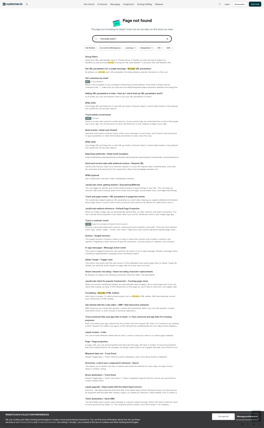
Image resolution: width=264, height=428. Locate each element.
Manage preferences (247, 416)
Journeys (130, 48)
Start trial (255, 4)
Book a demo (240, 4)
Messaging (115, 4)
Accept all (223, 416)
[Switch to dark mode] (27, 4)
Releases (159, 4)
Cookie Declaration (47, 422)
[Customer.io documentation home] (13, 4)
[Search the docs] (220, 4)
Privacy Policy (26, 422)
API (160, 48)
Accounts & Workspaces (110, 48)
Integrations (128, 4)
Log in (227, 4)
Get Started (90, 48)
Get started (89, 4)
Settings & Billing (144, 4)
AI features (102, 4)
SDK (169, 48)
